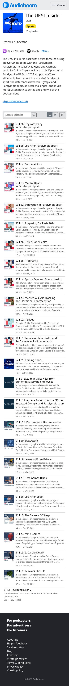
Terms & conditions (19, 663)
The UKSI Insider (43, 16)
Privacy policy (15, 666)
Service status (15, 647)
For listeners (17, 630)
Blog (10, 651)
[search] (34, 114)
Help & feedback (17, 643)
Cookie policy (15, 670)
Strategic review (17, 659)
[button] (58, 5)
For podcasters (19, 620)
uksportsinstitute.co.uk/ (15, 101)
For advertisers (19, 625)
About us (12, 639)
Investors (12, 655)
